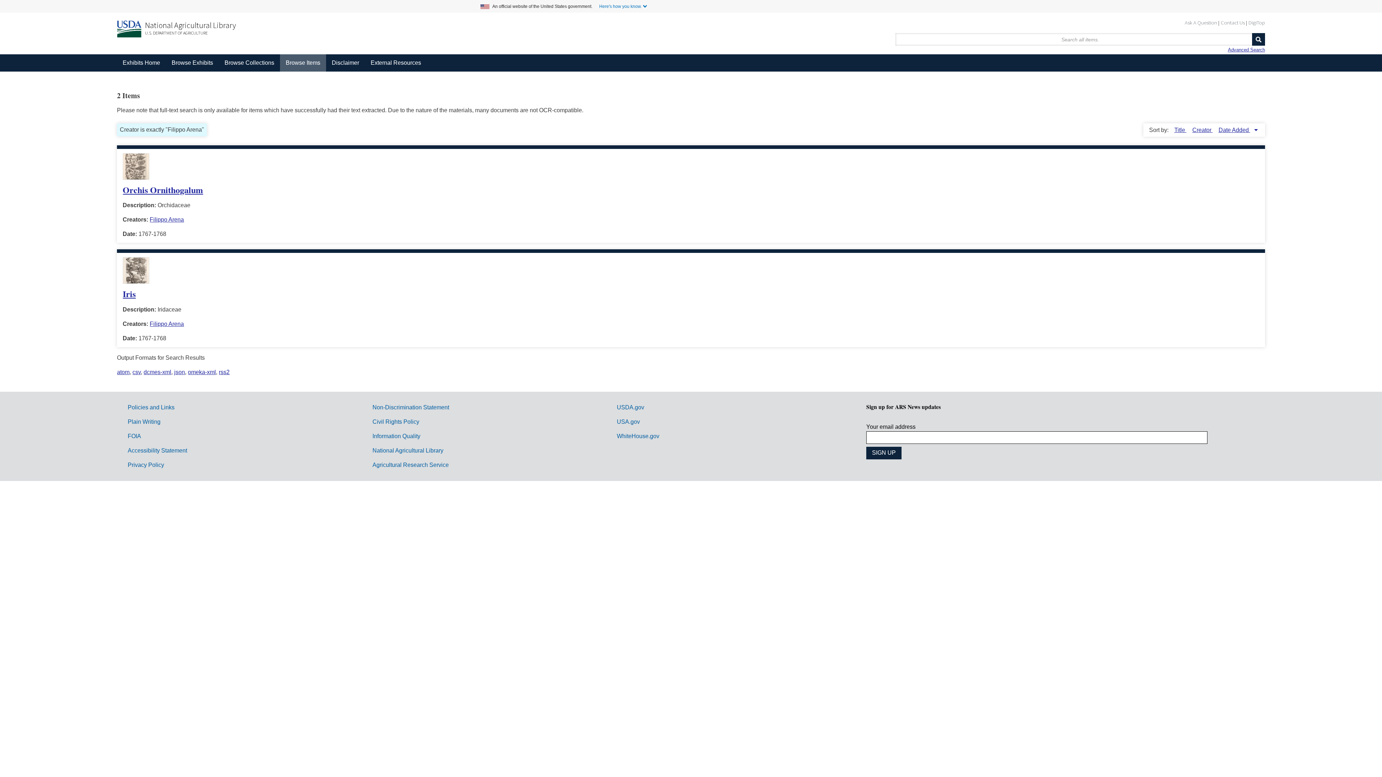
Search (1258, 39)
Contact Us (1233, 22)
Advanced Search (1246, 50)
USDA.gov (630, 407)
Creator (1202, 130)
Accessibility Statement (157, 450)
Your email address (891, 427)
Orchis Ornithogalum (163, 189)
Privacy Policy (146, 465)
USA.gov (628, 422)
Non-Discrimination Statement (410, 407)
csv (136, 372)
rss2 (224, 372)
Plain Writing (144, 422)
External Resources (396, 63)
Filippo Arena (167, 220)
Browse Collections (249, 63)
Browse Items (303, 63)
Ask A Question (1201, 22)
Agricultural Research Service (410, 465)
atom (123, 372)
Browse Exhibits (192, 63)
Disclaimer (345, 63)
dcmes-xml (157, 372)
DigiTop (1256, 22)
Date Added (1234, 130)
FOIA (134, 436)
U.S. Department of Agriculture (176, 33)
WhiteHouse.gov (638, 436)
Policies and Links (151, 407)
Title (1180, 130)
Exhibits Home (141, 63)
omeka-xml (202, 372)
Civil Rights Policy (395, 422)
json (179, 372)
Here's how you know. (620, 6)
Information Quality (396, 436)
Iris (129, 293)
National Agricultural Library (190, 25)
